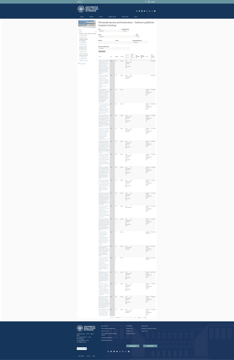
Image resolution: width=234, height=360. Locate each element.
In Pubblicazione (83, 35)
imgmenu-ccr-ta (87, 24)
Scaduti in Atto (82, 44)
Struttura (122, 56)
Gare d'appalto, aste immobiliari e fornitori (109, 334)
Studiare (91, 16)
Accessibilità (129, 326)
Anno (137, 35)
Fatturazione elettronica (107, 337)
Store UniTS (150, 346)
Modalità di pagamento (106, 340)
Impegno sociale (112, 16)
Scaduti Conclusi (83, 46)
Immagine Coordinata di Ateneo (148, 328)
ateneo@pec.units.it (81, 342)
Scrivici (88, 356)
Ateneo (82, 16)
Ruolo (99, 35)
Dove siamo (81, 356)
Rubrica (148, 1)
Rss (155, 11)
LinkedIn (142, 11)
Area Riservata (82, 64)
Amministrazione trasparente (108, 328)
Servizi (135, 16)
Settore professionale (103, 46)
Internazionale (125, 16)
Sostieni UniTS (132, 346)
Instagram (137, 11)
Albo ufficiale (104, 326)
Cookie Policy (129, 331)
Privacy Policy (129, 328)
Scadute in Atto (83, 37)
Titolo (116, 40)
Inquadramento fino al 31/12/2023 (132, 57)
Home (80, 30)
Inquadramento (125, 29)
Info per (80, 2)
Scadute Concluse (83, 39)
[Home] (88, 9)
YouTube (144, 11)
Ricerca (101, 16)
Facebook (139, 11)
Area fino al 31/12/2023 (127, 56)
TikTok (126, 351)
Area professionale (137, 40)
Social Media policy (130, 333)
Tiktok (152, 11)
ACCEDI (153, 2)
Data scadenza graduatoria (153, 56)
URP (94, 356)
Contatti (80, 32)
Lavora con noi (104, 331)
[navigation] (87, 42)
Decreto (100, 40)
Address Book (144, 326)
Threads (149, 11)
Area (99, 29)
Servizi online (144, 331)
